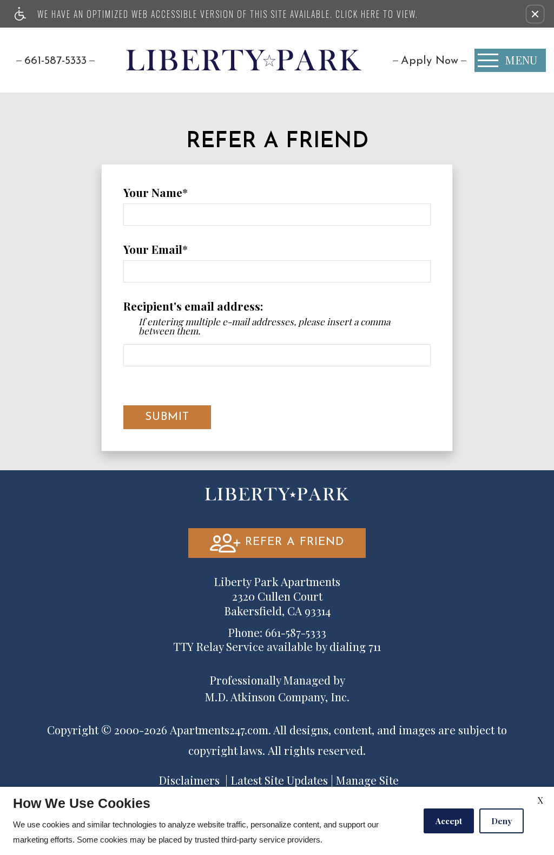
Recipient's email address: (193, 306)
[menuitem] (429, 61)
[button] (535, 14)
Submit (167, 417)
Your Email (152, 249)
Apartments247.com (219, 729)
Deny (501, 820)
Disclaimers (189, 780)
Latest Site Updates (279, 780)
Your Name (152, 192)
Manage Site (367, 780)
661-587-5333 (55, 61)
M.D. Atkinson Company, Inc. (277, 696)
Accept (449, 820)
